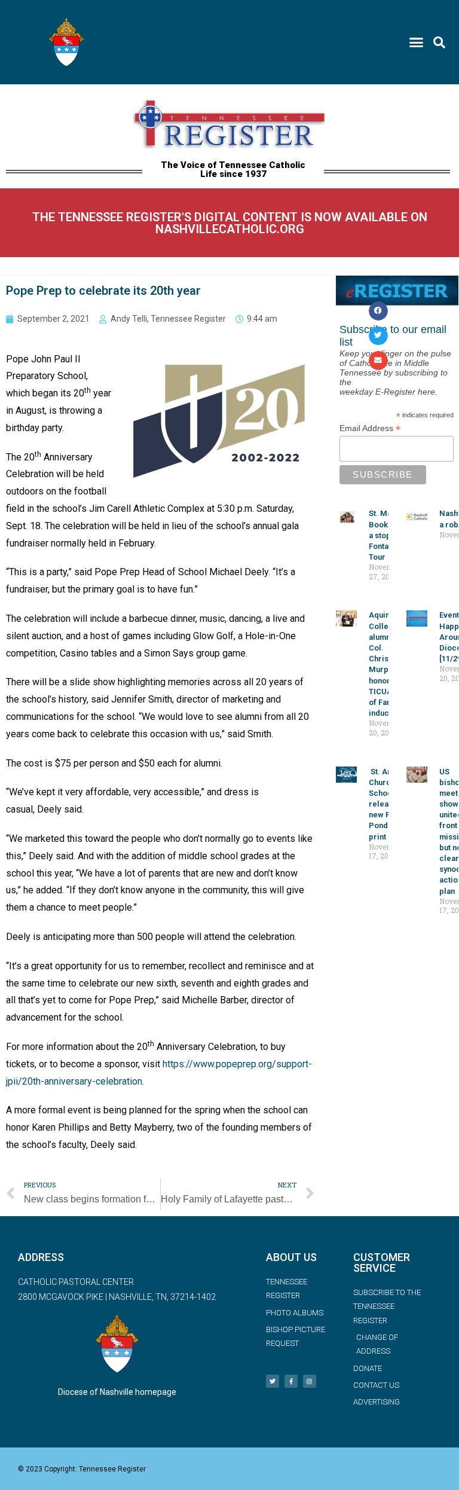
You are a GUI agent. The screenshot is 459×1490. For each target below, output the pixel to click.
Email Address (369, 428)
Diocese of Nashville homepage (117, 1392)
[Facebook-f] (291, 1381)
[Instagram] (309, 1381)
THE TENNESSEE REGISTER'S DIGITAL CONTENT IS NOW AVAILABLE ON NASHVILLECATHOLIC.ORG (229, 223)
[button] (416, 42)
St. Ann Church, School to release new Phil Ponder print (386, 804)
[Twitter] (272, 1381)
